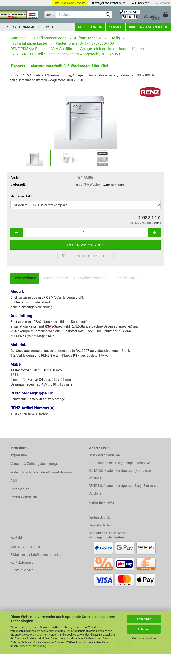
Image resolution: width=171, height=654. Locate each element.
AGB (13, 481)
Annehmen (144, 619)
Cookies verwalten (144, 638)
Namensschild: (21, 196)
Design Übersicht (101, 518)
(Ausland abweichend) (113, 185)
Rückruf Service (21, 570)
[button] (16, 232)
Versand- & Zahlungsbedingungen (35, 464)
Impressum (18, 455)
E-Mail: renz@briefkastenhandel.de (36, 555)
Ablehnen (144, 629)
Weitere (52, 27)
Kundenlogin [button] (142, 3)
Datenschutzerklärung (33, 646)
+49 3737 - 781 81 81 (26, 547)
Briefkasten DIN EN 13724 (108, 533)
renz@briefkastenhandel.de (109, 3)
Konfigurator (90, 27)
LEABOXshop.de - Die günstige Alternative (119, 463)
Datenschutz (19, 489)
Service (115, 27)
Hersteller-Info (125, 278)
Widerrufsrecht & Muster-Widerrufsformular (42, 472)
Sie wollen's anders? (90, 278)
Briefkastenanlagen (22, 27)
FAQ (92, 510)
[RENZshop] (19, 14)
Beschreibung (25, 278)
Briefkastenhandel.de (148, 27)
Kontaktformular (22, 562)
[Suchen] (108, 14)
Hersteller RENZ (100, 525)
